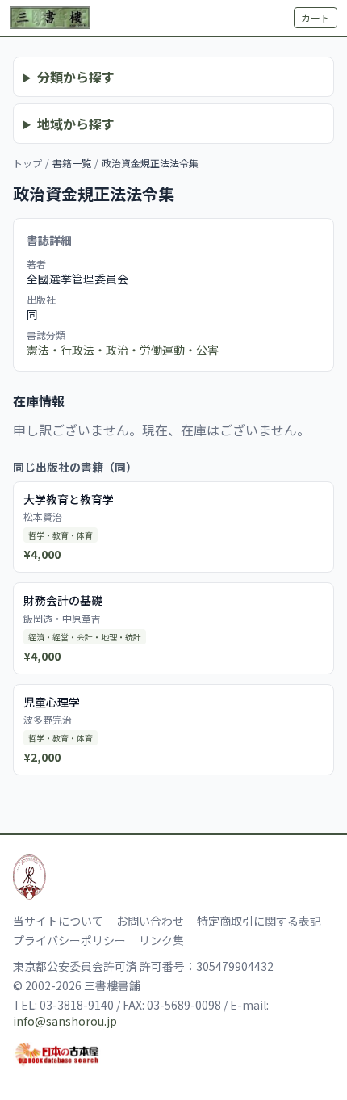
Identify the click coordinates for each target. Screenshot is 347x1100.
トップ (27, 163)
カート (315, 17)
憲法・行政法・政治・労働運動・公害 (123, 350)
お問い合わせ (150, 921)
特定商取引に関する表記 (259, 921)
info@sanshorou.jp (65, 1021)
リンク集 (161, 940)
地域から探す (76, 123)
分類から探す (76, 76)
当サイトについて (58, 921)
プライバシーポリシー (69, 940)
